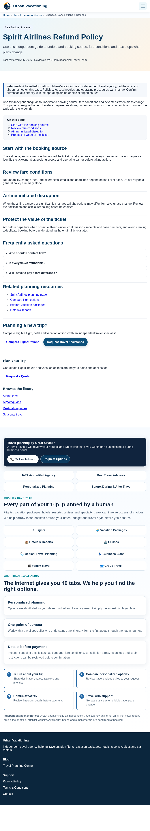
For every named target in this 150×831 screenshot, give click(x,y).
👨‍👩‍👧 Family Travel (38, 565)
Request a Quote (17, 376)
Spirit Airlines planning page (28, 294)
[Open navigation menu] (143, 6)
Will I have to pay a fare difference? (33, 272)
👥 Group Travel (111, 565)
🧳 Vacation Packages (111, 530)
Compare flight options (25, 299)
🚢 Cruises (111, 542)
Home (6, 15)
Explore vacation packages (27, 304)
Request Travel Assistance (65, 342)
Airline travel (11, 395)
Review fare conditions (26, 128)
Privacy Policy (12, 781)
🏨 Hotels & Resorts (39, 542)
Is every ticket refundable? (27, 263)
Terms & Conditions (15, 787)
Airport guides (12, 402)
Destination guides (15, 408)
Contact (8, 793)
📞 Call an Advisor (23, 459)
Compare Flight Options (22, 342)
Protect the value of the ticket (29, 134)
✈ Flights (39, 530)
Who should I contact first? (27, 253)
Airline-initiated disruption (27, 131)
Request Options (55, 459)
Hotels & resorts (20, 310)
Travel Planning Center (28, 15)
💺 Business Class (111, 553)
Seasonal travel (13, 414)
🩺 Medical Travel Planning (38, 553)
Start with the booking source (30, 124)
